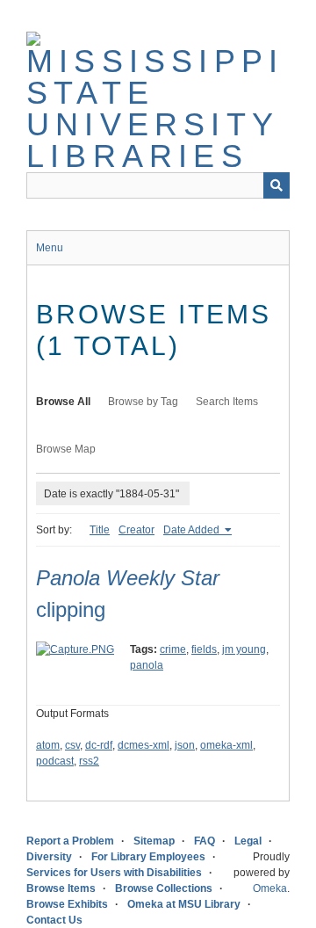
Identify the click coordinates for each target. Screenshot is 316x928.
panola (146, 665)
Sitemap (154, 841)
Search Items (227, 401)
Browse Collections (163, 888)
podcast (55, 761)
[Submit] (276, 185)
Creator (136, 530)
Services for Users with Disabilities (114, 872)
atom (48, 745)
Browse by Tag (143, 401)
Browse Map (66, 449)
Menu (49, 248)
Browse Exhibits (67, 904)
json (185, 745)
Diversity (49, 857)
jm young (244, 649)
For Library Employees (148, 857)
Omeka (270, 888)
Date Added (192, 530)
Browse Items (61, 888)
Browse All (63, 401)
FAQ (204, 841)
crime (173, 649)
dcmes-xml (143, 745)
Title (100, 530)
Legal (248, 841)
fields (204, 649)
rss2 (89, 761)
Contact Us (54, 920)
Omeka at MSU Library (184, 904)
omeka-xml (226, 745)
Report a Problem (70, 841)
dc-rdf (98, 745)
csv (72, 745)
